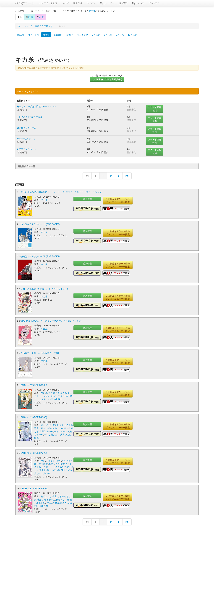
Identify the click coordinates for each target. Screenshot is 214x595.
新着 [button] (68, 34)
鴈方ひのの (65, 434)
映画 (30, 17)
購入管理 (123, 3)
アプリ (92, 11)
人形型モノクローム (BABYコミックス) (40, 352)
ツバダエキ (62, 396)
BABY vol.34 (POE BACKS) (34, 452)
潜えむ (55, 425)
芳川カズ (55, 434)
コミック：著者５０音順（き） (39, 26)
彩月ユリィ (39, 428)
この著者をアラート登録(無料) (107, 79)
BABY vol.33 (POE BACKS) (35, 488)
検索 (41, 17)
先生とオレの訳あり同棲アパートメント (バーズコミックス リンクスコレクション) (61, 192)
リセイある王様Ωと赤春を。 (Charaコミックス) (44, 288)
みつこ (49, 392)
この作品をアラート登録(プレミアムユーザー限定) (117, 200)
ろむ (46, 505)
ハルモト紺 (52, 399)
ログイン (91, 3)
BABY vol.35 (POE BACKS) (34, 417)
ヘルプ (65, 3)
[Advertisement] (107, 47)
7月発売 (96, 34)
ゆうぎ (56, 392)
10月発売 (132, 34)
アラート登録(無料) (154, 109)
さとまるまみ (66, 425)
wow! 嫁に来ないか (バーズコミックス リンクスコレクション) (51, 320)
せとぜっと (46, 425)
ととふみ (41, 399)
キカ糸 (44, 199)
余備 (69, 499)
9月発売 (120, 34)
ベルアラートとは (48, 3)
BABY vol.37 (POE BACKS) (34, 385)
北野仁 (42, 431)
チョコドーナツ (61, 431)
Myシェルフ (138, 3)
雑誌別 (20, 34)
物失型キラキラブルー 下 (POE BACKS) (40, 256)
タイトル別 (33, 34)
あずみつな (54, 463)
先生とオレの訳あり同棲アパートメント (36, 106)
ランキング (82, 34)
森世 (60, 399)
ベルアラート (24, 3)
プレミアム (154, 3)
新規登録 (77, 3)
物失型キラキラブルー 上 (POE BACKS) (40, 224)
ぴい (43, 392)
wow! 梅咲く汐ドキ (26, 138)
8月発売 (108, 34)
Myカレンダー (107, 3)
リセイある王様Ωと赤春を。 (31, 116)
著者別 (46, 34)
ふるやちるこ (52, 428)
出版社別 (58, 34)
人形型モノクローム (26, 149)
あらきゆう (51, 396)
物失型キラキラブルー (28, 127)
